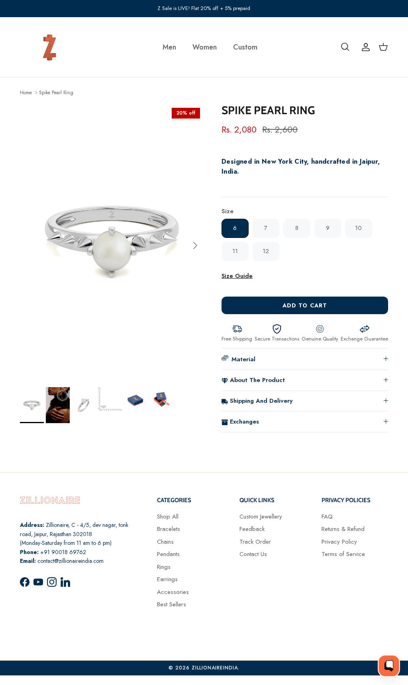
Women (204, 47)
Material (243, 359)
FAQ (327, 516)
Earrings (167, 579)
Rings (164, 566)
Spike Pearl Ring (56, 92)
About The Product (257, 380)
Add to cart (304, 305)
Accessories (173, 592)
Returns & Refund (343, 529)
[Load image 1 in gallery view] (112, 241)
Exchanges (244, 421)
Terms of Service (343, 554)
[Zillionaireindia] (50, 47)
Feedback (252, 529)
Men (169, 47)
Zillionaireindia (215, 667)
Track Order (255, 541)
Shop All (167, 516)
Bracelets (168, 529)
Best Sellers (171, 604)
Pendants (168, 554)
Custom (245, 47)
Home (26, 92)
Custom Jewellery (260, 516)
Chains (165, 541)
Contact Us (253, 554)
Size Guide (237, 275)
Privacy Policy (339, 541)
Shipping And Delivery (261, 400)
